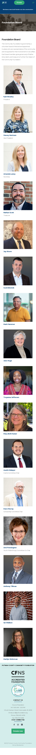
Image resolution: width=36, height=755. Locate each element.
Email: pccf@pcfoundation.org (18, 713)
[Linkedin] (22, 725)
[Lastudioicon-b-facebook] (14, 725)
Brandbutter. (20, 745)
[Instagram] (18, 725)
